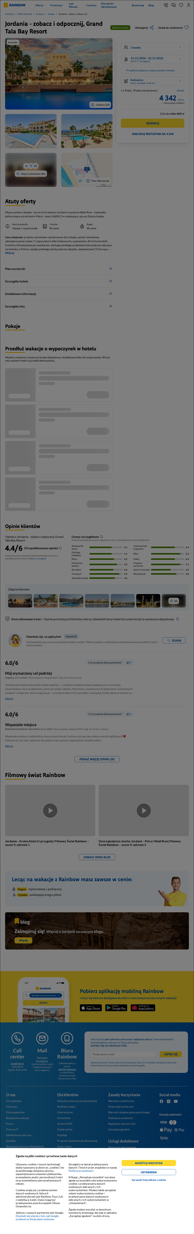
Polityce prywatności (81, 1170)
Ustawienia (155, 1172)
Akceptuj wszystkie (150, 1163)
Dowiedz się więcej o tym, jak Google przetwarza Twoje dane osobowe (37, 1217)
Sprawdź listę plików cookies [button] (149, 1179)
